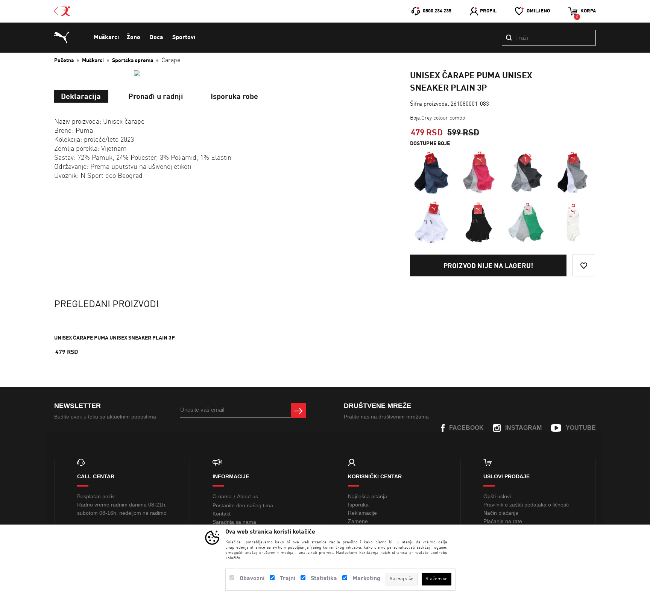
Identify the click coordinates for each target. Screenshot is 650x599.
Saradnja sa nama (234, 522)
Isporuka (358, 505)
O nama (222, 496)
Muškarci (106, 38)
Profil (488, 11)
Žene (133, 38)
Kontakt (222, 514)
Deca (156, 38)
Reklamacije (362, 513)
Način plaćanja (500, 513)
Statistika (324, 579)
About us (247, 496)
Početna (64, 60)
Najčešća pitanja (367, 496)
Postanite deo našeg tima (243, 505)
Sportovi (183, 38)
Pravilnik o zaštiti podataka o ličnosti (526, 505)
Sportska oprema (132, 60)
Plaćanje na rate (502, 521)
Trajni (287, 579)
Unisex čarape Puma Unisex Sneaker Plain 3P (114, 338)
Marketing (366, 579)
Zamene (358, 521)
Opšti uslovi (497, 496)
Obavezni (252, 579)
